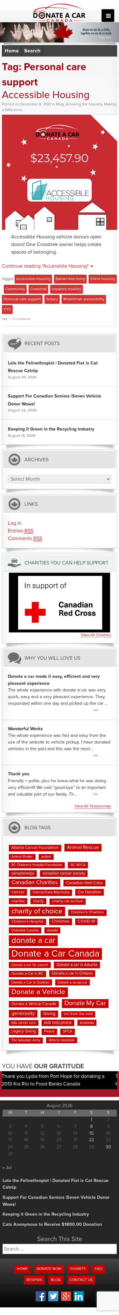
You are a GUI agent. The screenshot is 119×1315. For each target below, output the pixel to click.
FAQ (98, 1269)
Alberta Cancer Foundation (35, 848)
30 (108, 1147)
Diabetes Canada (25, 930)
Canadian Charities (34, 882)
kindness (87, 1023)
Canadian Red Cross (84, 883)
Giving (49, 1013)
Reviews (34, 1280)
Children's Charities (87, 912)
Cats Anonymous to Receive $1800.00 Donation (52, 1224)
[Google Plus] (66, 1300)
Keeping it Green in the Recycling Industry (51, 429)
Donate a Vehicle (38, 992)
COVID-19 (86, 921)
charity (38, 901)
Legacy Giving (23, 1031)
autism (46, 856)
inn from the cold (78, 1014)
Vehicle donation (62, 1040)
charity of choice (37, 911)
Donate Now (49, 1269)
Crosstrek (38, 289)
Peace (49, 1031)
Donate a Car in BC (27, 974)
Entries (20, 530)
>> (95, 710)
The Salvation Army (25, 1040)
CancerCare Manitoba (51, 892)
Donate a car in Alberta (76, 965)
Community (15, 289)
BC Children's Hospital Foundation (36, 865)
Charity (78, 1269)
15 (91, 1133)
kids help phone (58, 1023)
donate (52, 930)
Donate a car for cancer (29, 965)
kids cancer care (23, 1023)
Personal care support (22, 299)
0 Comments (21, 319)
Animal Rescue (83, 847)
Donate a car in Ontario (72, 973)
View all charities (96, 635)
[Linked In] (78, 1300)
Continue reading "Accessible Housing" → (47, 266)
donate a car (33, 941)
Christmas (60, 921)
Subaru (52, 299)
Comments (25, 538)
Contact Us (81, 1280)
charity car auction (67, 901)
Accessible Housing (45, 95)
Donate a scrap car (72, 982)
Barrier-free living (70, 279)
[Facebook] (40, 1300)
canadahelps (22, 873)
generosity (23, 1013)
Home (12, 50)
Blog (60, 104)
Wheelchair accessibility (83, 299)
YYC (7, 309)
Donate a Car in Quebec (30, 982)
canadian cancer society (64, 873)
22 (91, 1140)
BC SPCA (77, 865)
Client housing (102, 279)
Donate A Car (59, 12)
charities (18, 901)
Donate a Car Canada (55, 953)
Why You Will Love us (52, 658)
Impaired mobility (66, 289)
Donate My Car (85, 1003)
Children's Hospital (27, 922)
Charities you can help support (66, 563)
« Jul (7, 1167)
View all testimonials (93, 806)
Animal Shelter (22, 856)
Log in (15, 523)
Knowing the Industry (84, 104)
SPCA (67, 1031)
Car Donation (89, 892)
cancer (17, 892)
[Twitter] (53, 1300)
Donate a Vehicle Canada (33, 1004)
